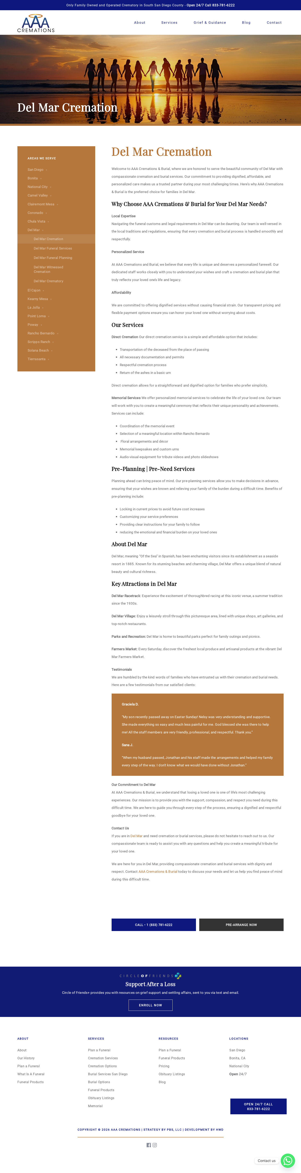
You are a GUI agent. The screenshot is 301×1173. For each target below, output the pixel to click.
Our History (26, 1058)
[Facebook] (149, 1145)
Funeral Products (30, 1082)
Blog (246, 22)
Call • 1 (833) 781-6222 (153, 925)
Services (169, 22)
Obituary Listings (101, 1098)
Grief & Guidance (210, 22)
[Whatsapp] (288, 1161)
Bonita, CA (237, 1058)
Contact (274, 22)
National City (239, 1066)
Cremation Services (103, 1058)
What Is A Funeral (31, 1074)
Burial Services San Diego (108, 1074)
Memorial (95, 1106)
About (140, 22)
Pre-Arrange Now (241, 925)
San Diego (237, 1050)
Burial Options (99, 1082)
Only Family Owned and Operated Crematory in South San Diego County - (150, 5)
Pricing (164, 1066)
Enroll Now (150, 1005)
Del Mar (136, 835)
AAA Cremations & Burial (158, 871)
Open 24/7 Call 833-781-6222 (258, 1106)
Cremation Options (102, 1066)
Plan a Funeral (28, 1066)
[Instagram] (155, 1145)
